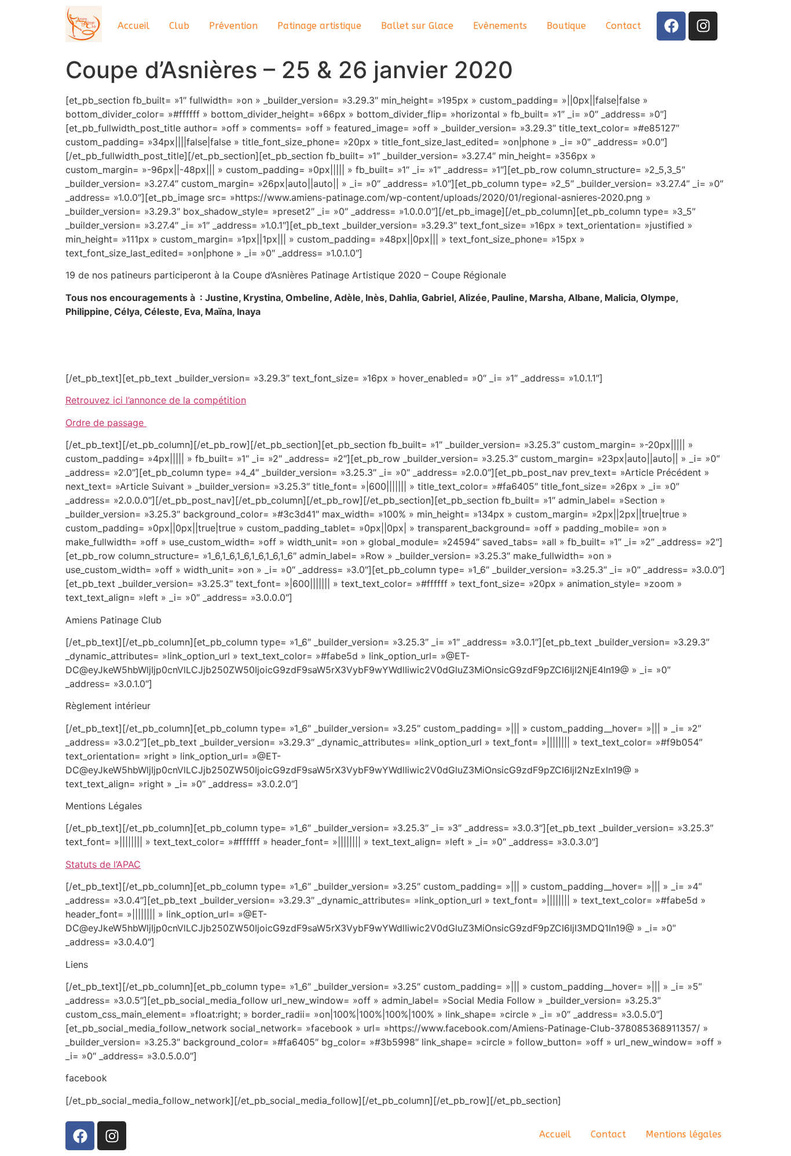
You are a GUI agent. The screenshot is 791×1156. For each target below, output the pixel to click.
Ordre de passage (106, 422)
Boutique (566, 25)
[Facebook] (671, 26)
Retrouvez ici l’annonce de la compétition (155, 400)
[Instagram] (703, 26)
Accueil (133, 25)
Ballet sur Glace (417, 25)
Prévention (233, 25)
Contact (623, 25)
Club (179, 25)
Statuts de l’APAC (103, 864)
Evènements (500, 25)
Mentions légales (684, 1134)
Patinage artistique (319, 25)
